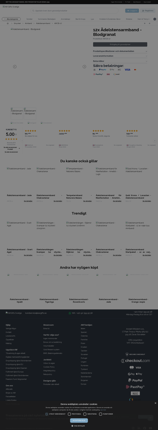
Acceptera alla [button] (79, 420)
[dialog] (79, 415)
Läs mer (103, 410)
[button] (79, 425)
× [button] (155, 403)
